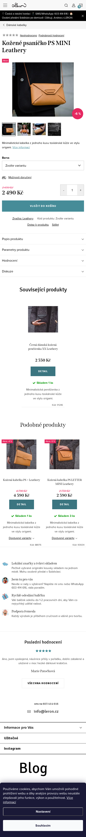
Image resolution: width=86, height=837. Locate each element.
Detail (43, 371)
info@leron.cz (46, 711)
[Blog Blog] (43, 770)
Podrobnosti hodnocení (51, 35)
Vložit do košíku (43, 206)
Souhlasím (43, 825)
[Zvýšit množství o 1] (80, 190)
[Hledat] (66, 5)
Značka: (22, 218)
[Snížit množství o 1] (63, 190)
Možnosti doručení (19, 177)
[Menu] (5, 5)
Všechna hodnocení (43, 683)
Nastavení (43, 811)
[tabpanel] (43, 353)
